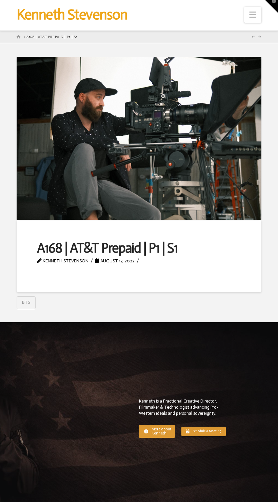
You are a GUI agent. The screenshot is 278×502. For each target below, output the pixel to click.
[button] (252, 15)
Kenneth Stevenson (72, 14)
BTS (26, 302)
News (151, 261)
